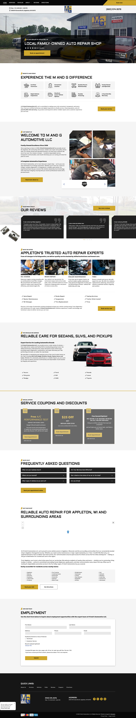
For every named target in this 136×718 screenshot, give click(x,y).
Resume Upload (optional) (32, 644)
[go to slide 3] (87, 239)
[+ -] (68, 534)
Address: (27, 630)
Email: (85, 630)
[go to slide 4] (89, 239)
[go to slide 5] (91, 239)
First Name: (28, 625)
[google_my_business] (105, 699)
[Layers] (113, 523)
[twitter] (98, 699)
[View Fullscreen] (23, 528)
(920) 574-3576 (113, 9)
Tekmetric (113, 714)
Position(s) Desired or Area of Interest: (36, 636)
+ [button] (23, 523)
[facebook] (94, 699)
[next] (105, 184)
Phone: (56, 630)
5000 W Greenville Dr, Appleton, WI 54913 (23, 10)
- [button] (23, 525)
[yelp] (101, 699)
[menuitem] (6, 3)
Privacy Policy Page (5, 708)
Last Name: (72, 625)
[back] (64, 184)
